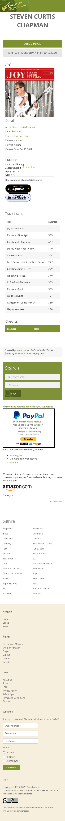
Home (6, 619)
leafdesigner (16, 455)
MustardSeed (22, 353)
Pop (27, 136)
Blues (5, 533)
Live (5, 563)
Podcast (11, 756)
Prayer (6, 651)
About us (7, 679)
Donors (6, 701)
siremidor (22, 350)
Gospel (6, 553)
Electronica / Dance (42, 543)
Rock (35, 583)
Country (7, 543)
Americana (38, 528)
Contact (7, 658)
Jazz (34, 558)
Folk (5, 548)
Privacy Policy (10, 690)
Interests (7, 747)
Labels (6, 622)
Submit (6, 654)
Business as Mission (13, 644)
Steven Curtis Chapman (24, 127)
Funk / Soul (38, 548)
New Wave (38, 568)
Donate (6, 662)
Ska (4, 588)
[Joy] (29, 92)
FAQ (5, 687)
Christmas (18, 136)
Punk (5, 578)
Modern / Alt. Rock (12, 568)
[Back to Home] (14, 6)
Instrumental (9, 558)
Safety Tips (8, 694)
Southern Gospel (41, 588)
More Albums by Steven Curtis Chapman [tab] (32, 53)
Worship (37, 593)
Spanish (7, 593)
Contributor (13, 760)
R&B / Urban (39, 578)
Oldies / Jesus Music (13, 573)
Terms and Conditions (14, 697)
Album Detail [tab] (32, 43)
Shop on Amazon (11, 647)
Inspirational (39, 553)
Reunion (16, 131)
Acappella (7, 528)
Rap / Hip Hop (10, 583)
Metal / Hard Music (42, 563)
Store (5, 683)
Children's (38, 533)
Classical (37, 538)
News (5, 626)
